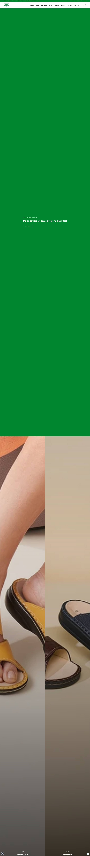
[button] (2, 853)
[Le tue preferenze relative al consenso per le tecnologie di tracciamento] (88, 854)
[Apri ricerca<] (83, 5)
